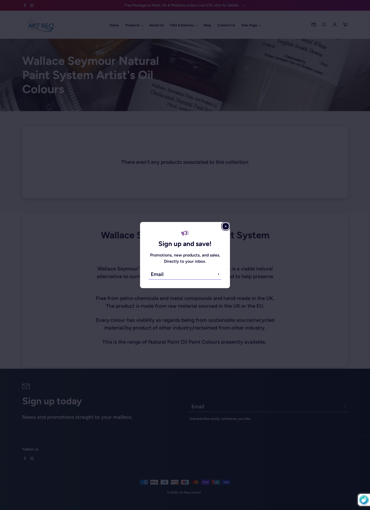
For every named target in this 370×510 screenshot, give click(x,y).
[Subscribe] (218, 274)
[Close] (225, 226)
